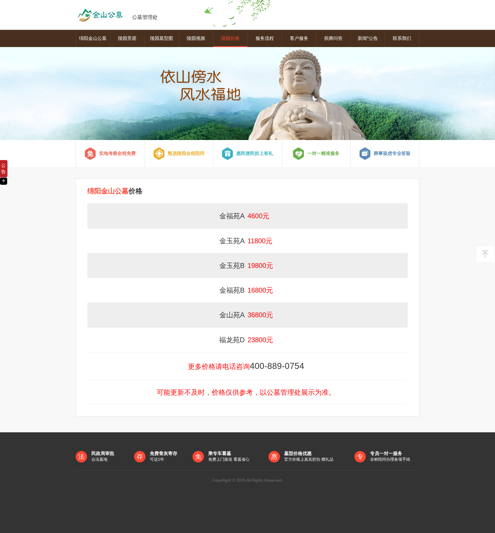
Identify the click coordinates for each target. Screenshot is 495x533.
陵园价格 (230, 38)
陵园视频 (196, 38)
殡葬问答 (333, 38)
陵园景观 (127, 38)
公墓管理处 (145, 17)
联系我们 (402, 38)
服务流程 (265, 38)
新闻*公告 (368, 38)
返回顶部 (485, 254)
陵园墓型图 (161, 38)
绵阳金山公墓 (93, 38)
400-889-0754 (277, 366)
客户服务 (299, 38)
